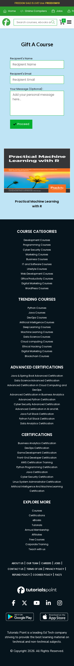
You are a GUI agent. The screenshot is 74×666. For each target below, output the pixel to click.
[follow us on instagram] (59, 603)
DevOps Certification (37, 448)
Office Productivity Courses (37, 278)
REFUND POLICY (21, 574)
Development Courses (37, 240)
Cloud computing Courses (37, 341)
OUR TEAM (32, 563)
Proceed (23, 124)
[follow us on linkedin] (48, 603)
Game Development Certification (37, 452)
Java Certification (37, 472)
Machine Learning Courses (37, 332)
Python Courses (37, 308)
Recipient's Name (21, 58)
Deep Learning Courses (37, 327)
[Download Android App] (20, 617)
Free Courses (37, 539)
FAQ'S (58, 574)
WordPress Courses (37, 288)
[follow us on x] (24, 603)
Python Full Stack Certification (37, 418)
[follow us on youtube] (37, 603)
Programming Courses (37, 244)
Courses (37, 510)
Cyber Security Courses (37, 249)
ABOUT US (17, 563)
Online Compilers (34, 11)
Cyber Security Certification (37, 476)
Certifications (37, 515)
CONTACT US (15, 569)
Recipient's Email (20, 73)
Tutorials (37, 525)
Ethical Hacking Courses (37, 346)
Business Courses (37, 259)
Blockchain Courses (37, 356)
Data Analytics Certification (36, 423)
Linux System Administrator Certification (37, 481)
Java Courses (36, 312)
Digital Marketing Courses (37, 283)
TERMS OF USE (34, 569)
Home (10, 11)
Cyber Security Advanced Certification (37, 404)
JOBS (57, 563)
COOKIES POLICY (42, 574)
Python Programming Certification (36, 467)
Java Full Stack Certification (37, 414)
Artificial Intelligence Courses (37, 322)
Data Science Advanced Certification (36, 380)
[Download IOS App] (54, 617)
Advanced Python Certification (37, 399)
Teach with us (37, 549)
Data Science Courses (36, 336)
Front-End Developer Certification (37, 457)
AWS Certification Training (37, 462)
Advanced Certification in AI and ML (36, 409)
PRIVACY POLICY (54, 569)
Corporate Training (36, 544)
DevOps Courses (37, 317)
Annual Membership (37, 529)
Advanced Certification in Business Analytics (37, 394)
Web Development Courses (37, 273)
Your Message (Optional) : (26, 89)
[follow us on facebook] (13, 603)
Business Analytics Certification (37, 443)
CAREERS (46, 563)
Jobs (58, 11)
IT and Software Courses (37, 264)
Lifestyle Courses (37, 269)
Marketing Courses (37, 254)
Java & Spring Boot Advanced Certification (37, 375)
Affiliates (37, 534)
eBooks (37, 520)
